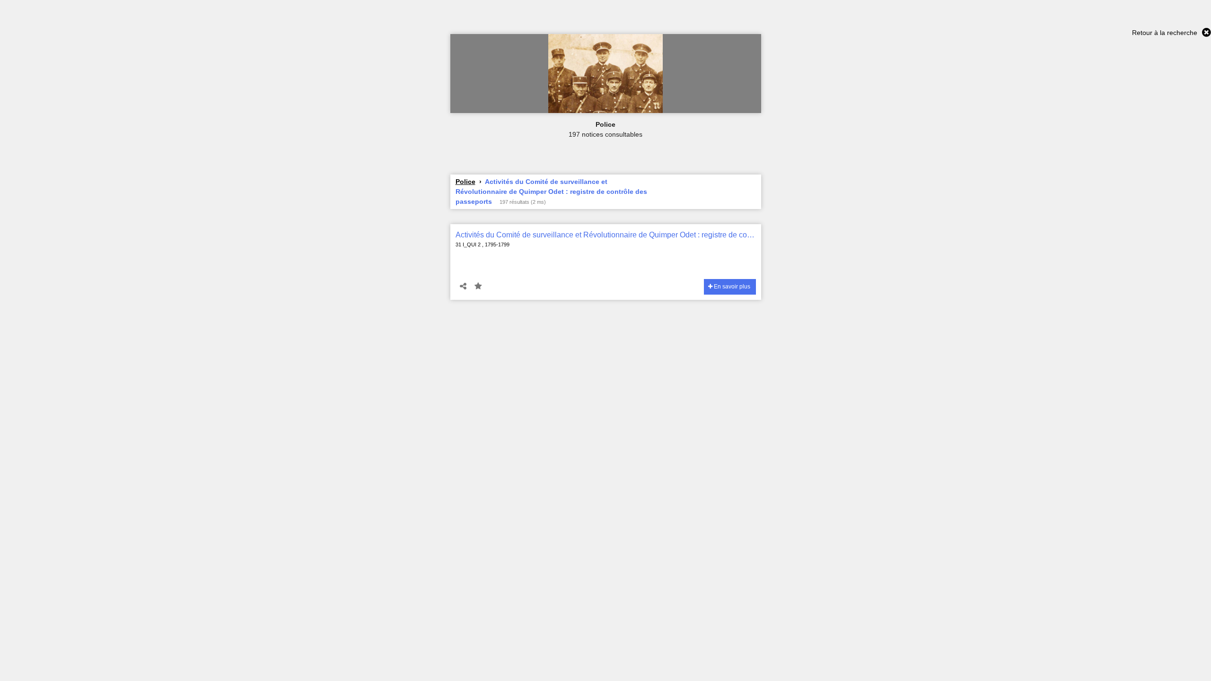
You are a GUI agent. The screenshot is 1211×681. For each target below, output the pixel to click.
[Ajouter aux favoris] (478, 286)
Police (465, 181)
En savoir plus (731, 286)
